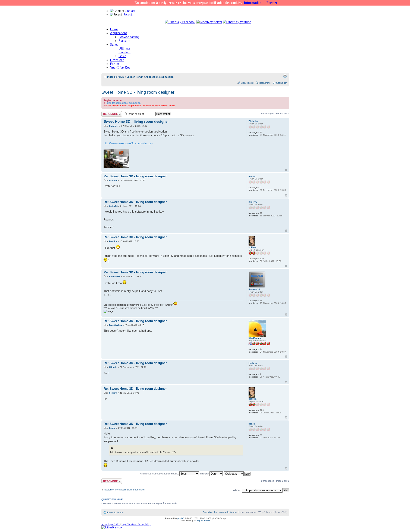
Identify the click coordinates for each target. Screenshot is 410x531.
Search (128, 14)
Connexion (281, 83)
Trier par (204, 473)
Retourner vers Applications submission (124, 489)
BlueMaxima (115, 325)
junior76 (113, 206)
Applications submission (159, 77)
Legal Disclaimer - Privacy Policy (136, 524)
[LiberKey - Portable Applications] (112, 527)
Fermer (271, 2)
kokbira (113, 241)
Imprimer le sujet (285, 76)
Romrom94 (114, 276)
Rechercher (265, 83)
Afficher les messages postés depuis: (159, 473)
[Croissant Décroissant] (237, 473)
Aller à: (236, 490)
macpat (113, 180)
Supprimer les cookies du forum (219, 512)
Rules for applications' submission (123, 103)
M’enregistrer (247, 83)
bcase (112, 428)
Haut (286, 170)
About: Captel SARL (110, 524)
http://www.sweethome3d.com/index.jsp (128, 143)
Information (252, 2)
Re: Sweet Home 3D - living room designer (135, 176)
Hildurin (113, 367)
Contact (130, 11)
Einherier (114, 126)
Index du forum (115, 77)
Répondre (106, 112)
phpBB (180, 518)
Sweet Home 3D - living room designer (137, 92)
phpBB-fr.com (203, 520)
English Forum (135, 77)
